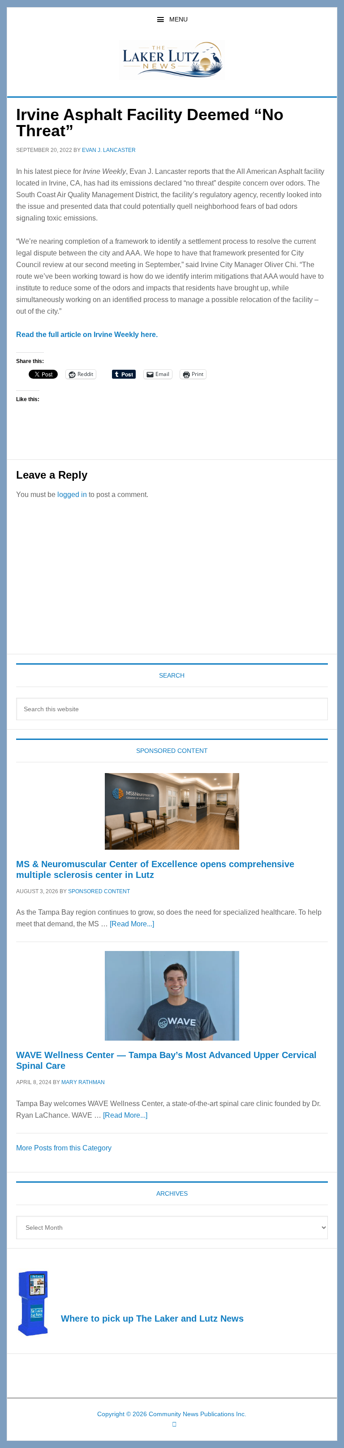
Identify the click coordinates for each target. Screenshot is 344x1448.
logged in (72, 494)
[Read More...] (132, 924)
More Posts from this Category (64, 1148)
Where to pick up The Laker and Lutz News (152, 1318)
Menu (178, 19)
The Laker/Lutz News (171, 60)
